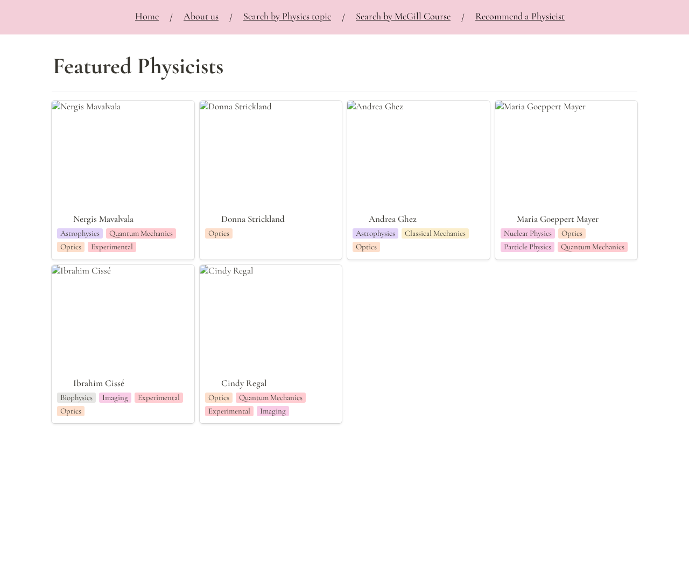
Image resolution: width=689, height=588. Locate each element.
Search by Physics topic (287, 16)
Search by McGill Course (403, 16)
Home (147, 16)
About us (201, 16)
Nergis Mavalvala (82, 106)
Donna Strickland (231, 106)
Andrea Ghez (371, 106)
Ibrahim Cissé (77, 270)
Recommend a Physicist (520, 16)
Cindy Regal (222, 270)
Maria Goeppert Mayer (536, 106)
